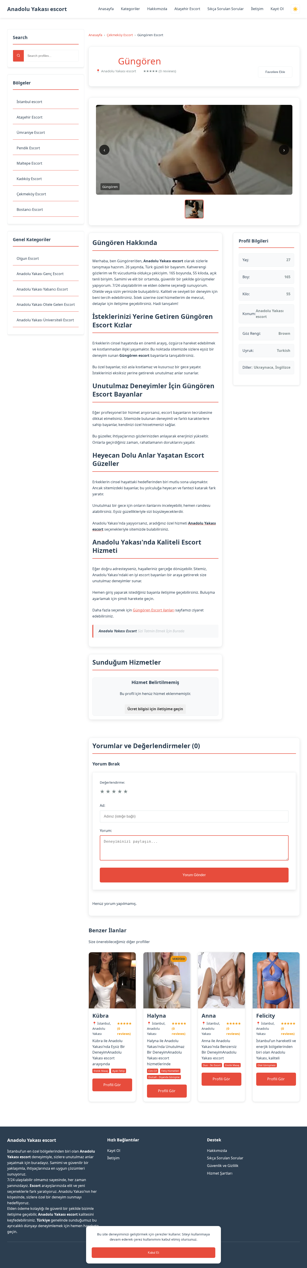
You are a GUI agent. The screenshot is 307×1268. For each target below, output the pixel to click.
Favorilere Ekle (275, 72)
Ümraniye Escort (31, 132)
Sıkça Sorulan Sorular (225, 8)
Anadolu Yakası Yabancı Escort (42, 289)
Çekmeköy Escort (31, 194)
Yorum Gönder (194, 875)
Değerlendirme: (112, 782)
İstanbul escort (29, 101)
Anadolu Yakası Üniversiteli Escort (45, 320)
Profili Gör (112, 1084)
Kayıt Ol (277, 8)
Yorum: (106, 830)
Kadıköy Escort (29, 178)
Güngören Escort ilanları (153, 610)
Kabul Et (153, 1252)
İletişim (257, 8)
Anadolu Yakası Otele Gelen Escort (46, 304)
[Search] (18, 56)
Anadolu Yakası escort (37, 9)
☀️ (295, 9)
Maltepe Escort (29, 163)
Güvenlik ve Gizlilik (222, 1165)
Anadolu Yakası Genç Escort (40, 273)
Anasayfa (106, 8)
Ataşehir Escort (187, 8)
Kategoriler (130, 8)
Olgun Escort (28, 258)
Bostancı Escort (30, 209)
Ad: (102, 805)
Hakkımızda (157, 8)
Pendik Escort (28, 148)
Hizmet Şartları (219, 1173)
